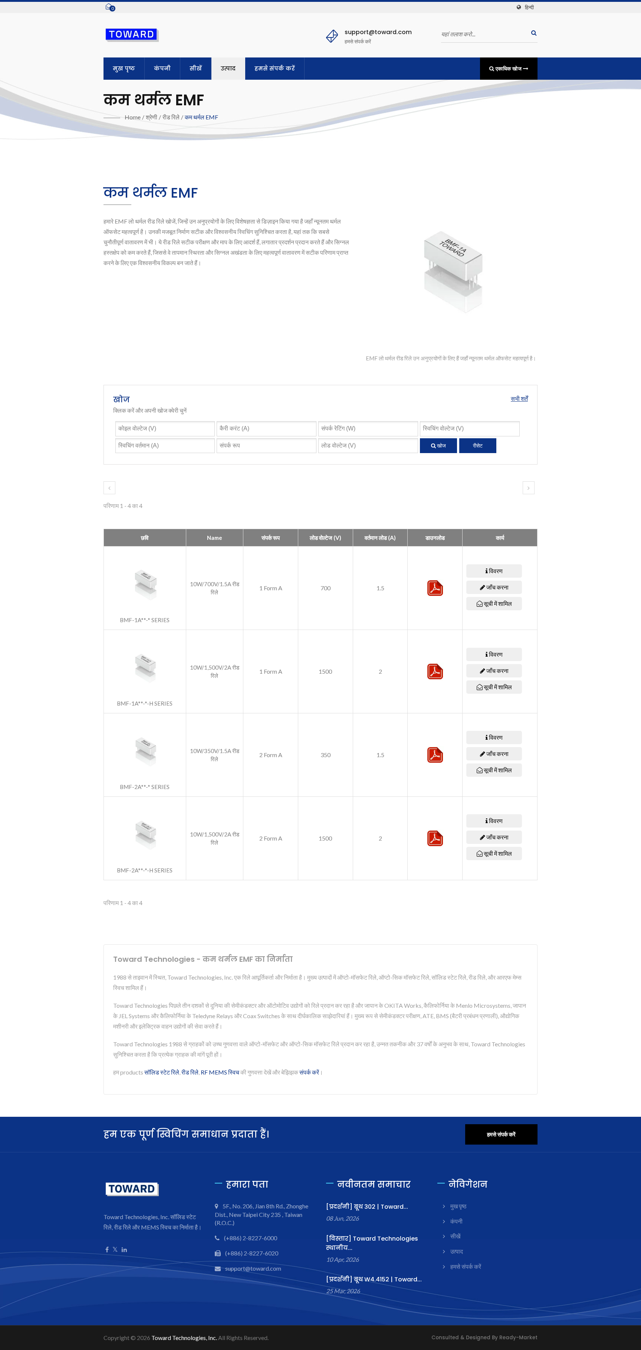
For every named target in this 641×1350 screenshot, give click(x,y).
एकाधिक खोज (508, 68)
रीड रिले (171, 117)
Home (133, 117)
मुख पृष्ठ (124, 68)
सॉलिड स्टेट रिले (161, 1072)
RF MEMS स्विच (220, 1072)
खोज (441, 445)
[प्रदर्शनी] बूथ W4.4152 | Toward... (374, 1279)
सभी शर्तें (519, 398)
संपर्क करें (309, 1072)
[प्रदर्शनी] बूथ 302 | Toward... (367, 1206)
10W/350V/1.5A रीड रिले (214, 754)
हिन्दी (529, 7)
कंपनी (162, 68)
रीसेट (478, 445)
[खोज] (532, 33)
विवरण (495, 570)
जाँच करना (497, 587)
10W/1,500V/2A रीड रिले (214, 671)
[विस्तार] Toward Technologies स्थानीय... (372, 1243)
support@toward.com (378, 32)
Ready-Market (518, 1337)
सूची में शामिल (497, 603)
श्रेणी (151, 117)
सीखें (196, 68)
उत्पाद (228, 68)
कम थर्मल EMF (201, 117)
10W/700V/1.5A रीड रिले (214, 588)
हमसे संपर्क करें (274, 68)
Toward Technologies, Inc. (184, 1337)
